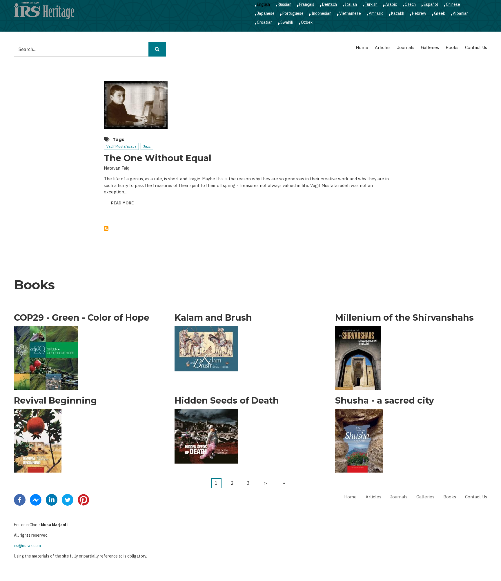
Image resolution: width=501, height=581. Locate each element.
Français (306, 4)
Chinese (453, 4)
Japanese (266, 13)
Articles (383, 47)
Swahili (286, 22)
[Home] (44, 10)
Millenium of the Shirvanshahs (404, 318)
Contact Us (476, 47)
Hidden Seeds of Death (227, 400)
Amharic (376, 13)
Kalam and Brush (213, 318)
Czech (410, 4)
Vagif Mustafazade (121, 146)
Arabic (391, 4)
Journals (405, 47)
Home (362, 47)
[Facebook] (20, 499)
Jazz (146, 146)
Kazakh (397, 13)
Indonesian (321, 13)
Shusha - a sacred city (384, 400)
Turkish (371, 4)
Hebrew (419, 13)
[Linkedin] (51, 499)
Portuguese (293, 13)
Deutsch (329, 4)
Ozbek (307, 22)
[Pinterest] (83, 499)
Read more (122, 203)
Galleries (430, 47)
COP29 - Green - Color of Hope (81, 318)
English (263, 4)
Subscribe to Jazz (106, 228)
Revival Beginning (55, 400)
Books (452, 47)
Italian (351, 4)
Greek (439, 13)
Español (431, 4)
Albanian (461, 13)
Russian (284, 4)
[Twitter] (67, 499)
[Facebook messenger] (35, 499)
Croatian (265, 22)
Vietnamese (350, 13)
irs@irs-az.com (27, 545)
